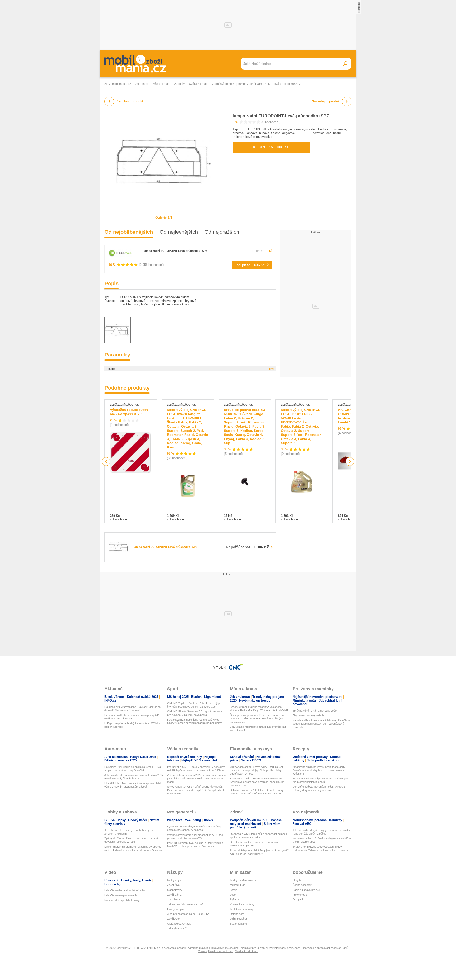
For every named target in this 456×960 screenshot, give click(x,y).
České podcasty (302, 885)
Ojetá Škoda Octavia (179, 923)
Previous (106, 461)
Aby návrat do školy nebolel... (310, 715)
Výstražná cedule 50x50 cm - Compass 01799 (129, 412)
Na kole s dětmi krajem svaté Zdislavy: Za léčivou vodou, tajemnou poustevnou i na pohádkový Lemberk (321, 724)
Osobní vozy (174, 890)
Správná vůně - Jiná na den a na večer (315, 710)
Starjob (297, 880)
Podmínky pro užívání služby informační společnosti (270, 947)
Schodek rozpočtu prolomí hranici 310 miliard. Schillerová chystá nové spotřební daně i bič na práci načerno (257, 782)
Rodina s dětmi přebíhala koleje (122, 900)
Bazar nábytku (238, 923)
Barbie (233, 890)
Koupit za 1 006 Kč (271, 147)
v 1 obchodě (118, 519)
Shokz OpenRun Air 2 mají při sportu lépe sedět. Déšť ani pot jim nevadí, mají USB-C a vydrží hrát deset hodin (195, 790)
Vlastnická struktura (246, 951)
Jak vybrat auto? (177, 928)
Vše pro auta (161, 84)
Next (350, 462)
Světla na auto (198, 84)
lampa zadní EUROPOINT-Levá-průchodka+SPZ (281, 116)
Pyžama (234, 899)
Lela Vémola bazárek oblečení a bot (125, 890)
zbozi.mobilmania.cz (117, 84)
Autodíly (179, 84)
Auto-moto (142, 84)
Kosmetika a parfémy (242, 904)
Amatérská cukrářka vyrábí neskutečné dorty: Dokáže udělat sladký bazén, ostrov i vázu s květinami (319, 770)
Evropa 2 (298, 899)
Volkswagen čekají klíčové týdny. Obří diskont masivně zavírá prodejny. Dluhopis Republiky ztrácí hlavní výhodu (256, 770)
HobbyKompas (175, 909)
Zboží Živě (173, 885)
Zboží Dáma (174, 894)
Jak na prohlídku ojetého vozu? (185, 904)
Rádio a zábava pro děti (306, 890)
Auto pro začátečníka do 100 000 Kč (188, 913)
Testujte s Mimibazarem (243, 880)
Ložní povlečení (239, 918)
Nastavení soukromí (221, 951)
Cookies (202, 951)
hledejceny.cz (175, 880)
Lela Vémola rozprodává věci (121, 895)
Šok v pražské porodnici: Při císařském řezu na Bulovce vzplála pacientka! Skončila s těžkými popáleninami (257, 718)
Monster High (237, 885)
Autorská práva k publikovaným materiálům (213, 947)
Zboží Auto (173, 918)
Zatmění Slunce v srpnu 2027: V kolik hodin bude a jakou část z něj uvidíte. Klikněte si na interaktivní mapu (196, 778)
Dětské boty (237, 913)
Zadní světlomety (223, 84)
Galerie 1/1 (163, 217)
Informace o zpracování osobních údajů (325, 947)
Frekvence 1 (300, 894)
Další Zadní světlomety (124, 404)
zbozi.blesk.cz (175, 899)
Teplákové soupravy (241, 909)
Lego (233, 894)
